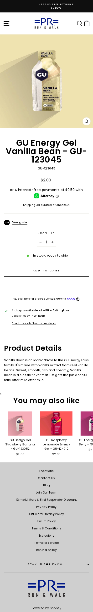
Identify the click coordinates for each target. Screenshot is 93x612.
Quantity (46, 233)
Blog (46, 485)
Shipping (29, 205)
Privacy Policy (46, 507)
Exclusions (46, 536)
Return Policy (46, 521)
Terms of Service (46, 543)
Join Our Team (46, 492)
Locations (46, 471)
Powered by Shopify (46, 608)
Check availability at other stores (34, 323)
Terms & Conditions (47, 528)
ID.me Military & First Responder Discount (46, 500)
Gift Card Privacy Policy (46, 514)
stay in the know (45, 564)
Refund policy (46, 550)
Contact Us (46, 478)
